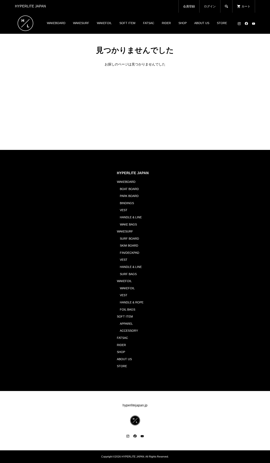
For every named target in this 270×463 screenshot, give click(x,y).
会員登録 (189, 6)
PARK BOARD (129, 196)
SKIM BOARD (129, 245)
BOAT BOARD (129, 189)
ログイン (210, 6)
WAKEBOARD (56, 23)
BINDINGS (127, 203)
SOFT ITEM (127, 23)
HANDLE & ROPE (131, 302)
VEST (123, 210)
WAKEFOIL (104, 23)
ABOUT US (201, 23)
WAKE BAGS (128, 224)
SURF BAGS (128, 274)
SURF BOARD (129, 238)
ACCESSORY (129, 330)
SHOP (182, 23)
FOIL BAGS (127, 309)
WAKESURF (81, 23)
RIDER (166, 23)
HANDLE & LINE (131, 217)
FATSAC (148, 23)
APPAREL (126, 323)
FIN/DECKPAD (129, 252)
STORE (222, 23)
